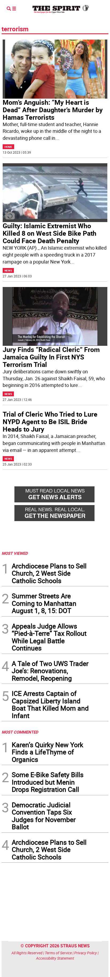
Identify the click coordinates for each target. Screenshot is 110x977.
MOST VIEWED (15, 553)
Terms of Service (58, 952)
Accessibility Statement (55, 958)
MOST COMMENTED (20, 732)
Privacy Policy (85, 952)
